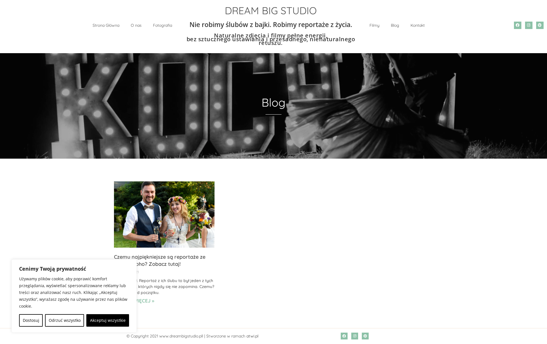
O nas (136, 25)
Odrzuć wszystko (65, 320)
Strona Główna (106, 25)
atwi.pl (252, 336)
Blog (395, 25)
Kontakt (418, 25)
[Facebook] (517, 25)
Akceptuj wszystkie (108, 320)
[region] (74, 296)
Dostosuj (31, 320)
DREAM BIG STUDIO (271, 10)
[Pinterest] (540, 25)
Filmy (374, 25)
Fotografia (162, 25)
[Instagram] (528, 25)
